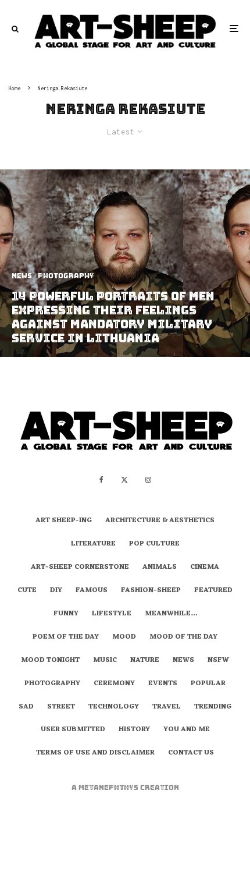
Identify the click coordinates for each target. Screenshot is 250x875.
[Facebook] (101, 479)
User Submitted (73, 730)
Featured (213, 591)
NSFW (218, 661)
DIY (56, 591)
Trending (212, 707)
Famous (92, 591)
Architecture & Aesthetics (160, 521)
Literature (93, 544)
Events (162, 684)
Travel (166, 707)
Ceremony (114, 684)
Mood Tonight (50, 661)
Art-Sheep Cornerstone (80, 567)
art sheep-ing (63, 521)
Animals (159, 567)
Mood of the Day (183, 637)
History (134, 730)
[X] (124, 479)
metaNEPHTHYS (109, 787)
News (183, 661)
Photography (52, 684)
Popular (208, 684)
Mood (124, 637)
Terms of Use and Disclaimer (95, 753)
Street (61, 707)
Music (105, 661)
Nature (144, 661)
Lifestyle (111, 614)
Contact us (191, 753)
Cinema (204, 567)
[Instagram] (148, 479)
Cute (27, 591)
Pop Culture (154, 544)
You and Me (186, 730)
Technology (113, 707)
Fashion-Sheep (151, 591)
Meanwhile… (171, 614)
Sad (26, 707)
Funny (65, 614)
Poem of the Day (66, 637)
